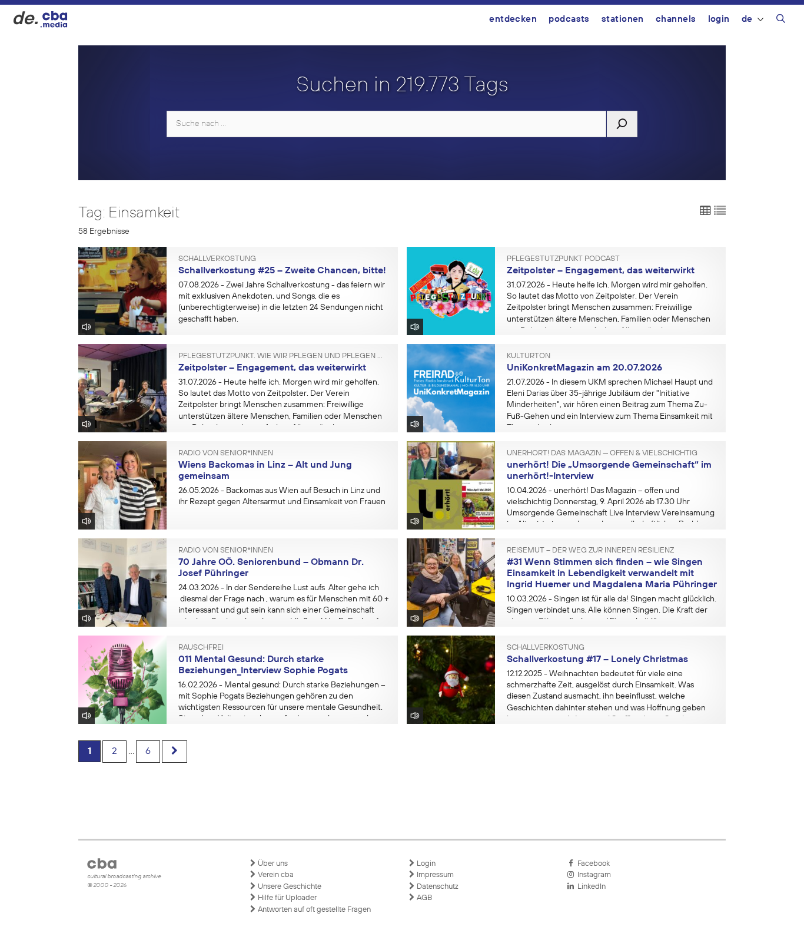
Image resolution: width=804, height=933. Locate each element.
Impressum (434, 875)
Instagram (592, 875)
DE (747, 19)
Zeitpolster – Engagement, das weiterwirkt (601, 271)
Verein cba (275, 875)
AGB (423, 898)
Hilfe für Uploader (286, 898)
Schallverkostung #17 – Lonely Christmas (597, 659)
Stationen (623, 19)
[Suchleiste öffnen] (780, 21)
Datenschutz (437, 887)
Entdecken (513, 19)
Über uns (272, 864)
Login (719, 19)
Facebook (592, 864)
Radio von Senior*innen (225, 453)
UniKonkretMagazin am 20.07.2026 (584, 368)
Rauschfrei (201, 647)
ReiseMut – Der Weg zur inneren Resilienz (590, 550)
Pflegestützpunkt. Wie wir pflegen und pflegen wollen (283, 356)
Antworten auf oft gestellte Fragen (313, 910)
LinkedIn (590, 887)
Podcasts (569, 19)
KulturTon (528, 356)
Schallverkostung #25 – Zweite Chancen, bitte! (282, 271)
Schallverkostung (217, 259)
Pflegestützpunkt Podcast (563, 259)
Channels (676, 19)
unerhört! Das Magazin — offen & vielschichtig (602, 453)
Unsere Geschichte (288, 887)
